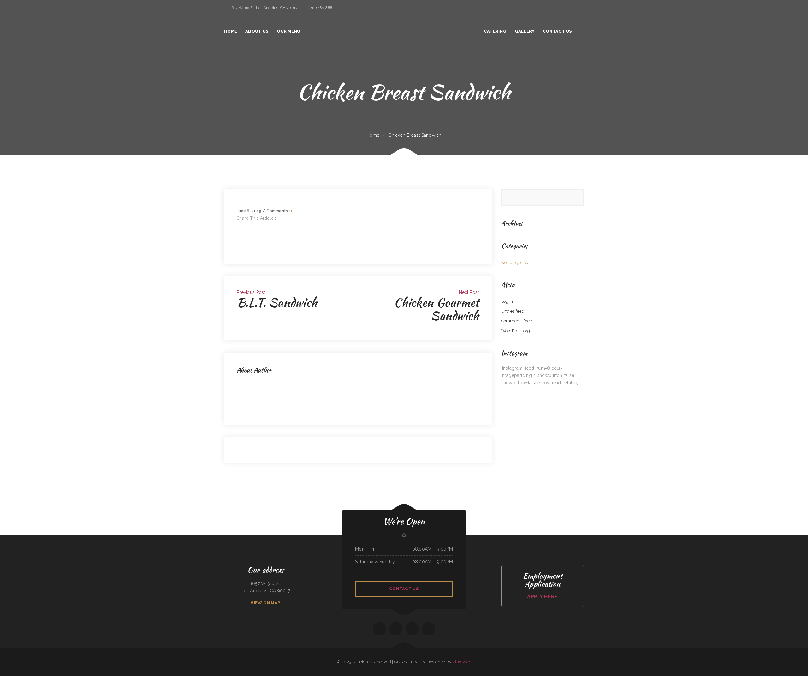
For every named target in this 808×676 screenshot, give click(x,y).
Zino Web (461, 662)
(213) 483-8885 (321, 7)
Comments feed (516, 321)
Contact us (404, 588)
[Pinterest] (238, 247)
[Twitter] (238, 232)
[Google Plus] (238, 239)
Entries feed (512, 311)
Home (372, 135)
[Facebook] (238, 225)
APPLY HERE (542, 597)
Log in (507, 301)
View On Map (265, 603)
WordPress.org (515, 330)
